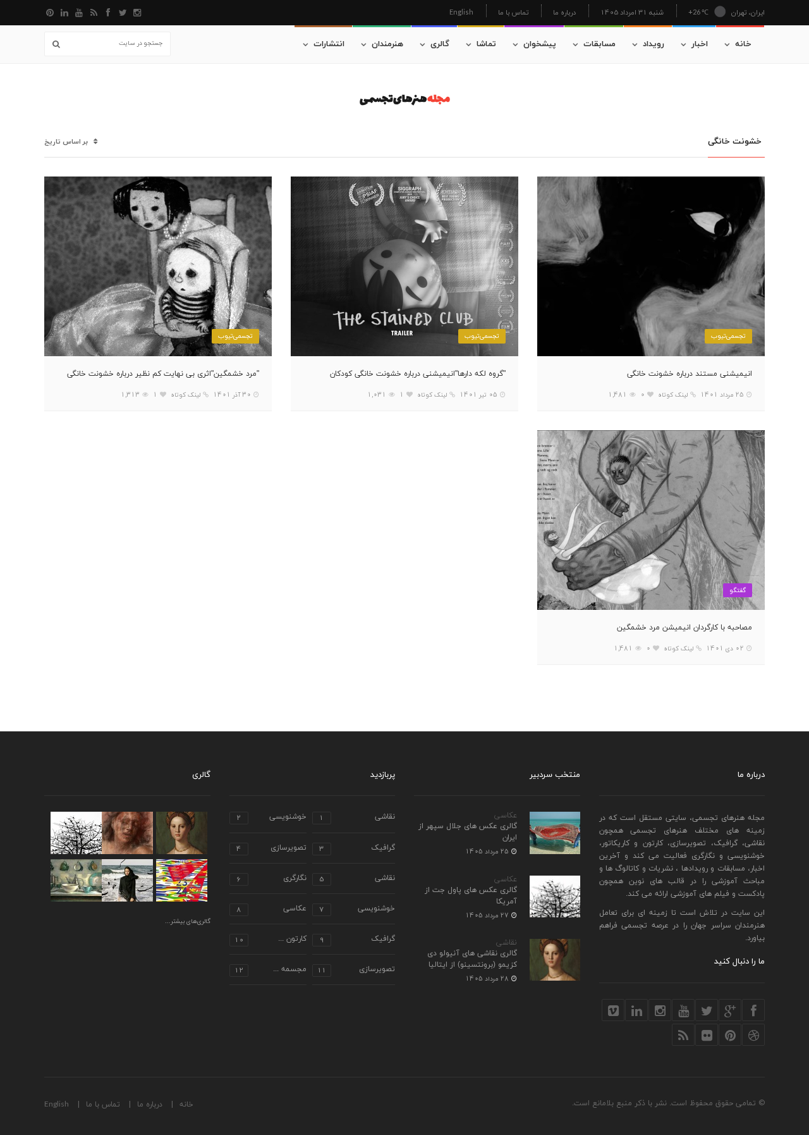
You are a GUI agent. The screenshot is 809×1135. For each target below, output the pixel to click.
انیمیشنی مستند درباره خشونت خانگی (689, 374)
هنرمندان (387, 44)
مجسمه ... (270, 970)
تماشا (486, 44)
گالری (439, 44)
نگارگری (271, 879)
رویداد (653, 44)
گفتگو (737, 590)
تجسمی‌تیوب (728, 335)
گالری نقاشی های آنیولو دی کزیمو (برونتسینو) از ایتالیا (472, 959)
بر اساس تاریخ (66, 142)
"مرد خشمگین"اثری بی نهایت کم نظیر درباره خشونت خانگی (163, 374)
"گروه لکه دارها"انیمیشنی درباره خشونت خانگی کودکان (418, 374)
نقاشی (506, 943)
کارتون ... (270, 940)
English (461, 12)
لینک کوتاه (673, 394)
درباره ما (564, 12)
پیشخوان (539, 44)
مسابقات (599, 44)
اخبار (699, 44)
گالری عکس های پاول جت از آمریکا (471, 896)
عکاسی (505, 815)
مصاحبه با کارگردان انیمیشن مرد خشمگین (684, 628)
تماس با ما (513, 12)
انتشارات (328, 44)
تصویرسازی (271, 849)
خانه (743, 44)
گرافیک (357, 849)
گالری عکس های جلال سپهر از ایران (467, 832)
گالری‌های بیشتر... (187, 921)
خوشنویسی (271, 818)
